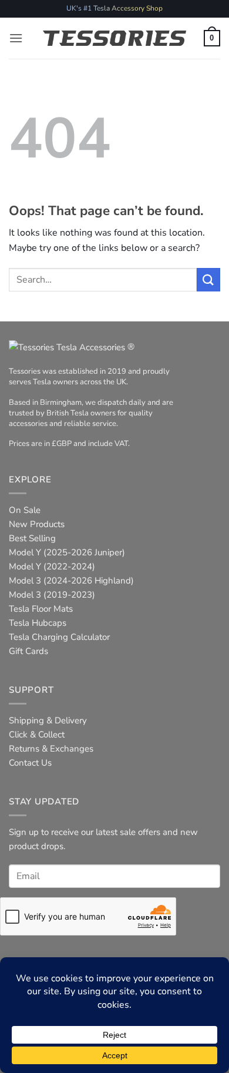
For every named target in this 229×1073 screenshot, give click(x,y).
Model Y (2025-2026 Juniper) (67, 552)
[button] (16, 38)
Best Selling (32, 538)
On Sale (25, 510)
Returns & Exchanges (51, 749)
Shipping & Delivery (48, 720)
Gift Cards (28, 651)
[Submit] (208, 279)
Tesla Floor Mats (41, 609)
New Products (37, 524)
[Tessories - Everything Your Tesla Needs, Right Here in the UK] (115, 38)
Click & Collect (37, 734)
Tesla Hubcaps (37, 623)
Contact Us (30, 763)
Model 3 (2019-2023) (52, 595)
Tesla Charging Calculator (59, 637)
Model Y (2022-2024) (52, 566)
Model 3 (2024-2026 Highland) (71, 580)
